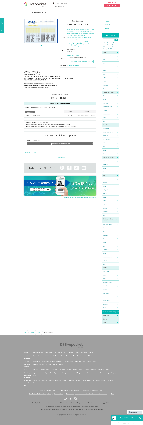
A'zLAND (86, 42)
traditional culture (107, 106)
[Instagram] (76, 398)
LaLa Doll (72, 29)
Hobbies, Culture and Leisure (27, 375)
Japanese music (107, 56)
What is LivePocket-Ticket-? (48, 390)
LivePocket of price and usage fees (40, 394)
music (104, 52)
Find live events (59, 6)
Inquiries (107, 28)
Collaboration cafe (107, 161)
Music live (106, 315)
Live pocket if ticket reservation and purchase (35, 4)
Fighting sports (107, 201)
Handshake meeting (108, 132)
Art (103, 297)
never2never (70, 40)
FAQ (112, 394)
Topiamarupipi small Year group (75, 42)
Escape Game (106, 249)
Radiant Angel (70, 46)
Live (104, 146)
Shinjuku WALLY (71, 55)
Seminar (105, 289)
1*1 (111, 49)
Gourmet (114, 47)
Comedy (109, 43)
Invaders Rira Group (72, 37)
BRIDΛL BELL (79, 29)
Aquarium (105, 235)
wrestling (105, 193)
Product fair (106, 271)
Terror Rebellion (89, 33)
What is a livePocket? (61, 3)
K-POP (104, 78)
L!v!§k (68, 29)
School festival (106, 300)
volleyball (105, 190)
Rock (104, 59)
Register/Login (112, 6)
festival (104, 278)
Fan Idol (105, 125)
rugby (104, 186)
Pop (104, 63)
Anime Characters (108, 157)
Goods (104, 150)
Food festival (106, 293)
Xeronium (75, 33)
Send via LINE (76, 168)
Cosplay (105, 49)
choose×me (82, 33)
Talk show (105, 143)
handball (105, 208)
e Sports (105, 204)
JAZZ (104, 74)
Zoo (104, 231)
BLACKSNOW (87, 37)
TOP (25, 332)
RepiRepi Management (73, 65)
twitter (62, 168)
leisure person (78, 46)
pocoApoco (77, 40)
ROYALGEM (79, 31)
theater (104, 99)
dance (104, 117)
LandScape (70, 44)
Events (105, 319)
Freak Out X (70, 33)
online (104, 43)
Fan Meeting (106, 128)
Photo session (110, 45)
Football (105, 182)
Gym (104, 228)
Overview (107, 21)
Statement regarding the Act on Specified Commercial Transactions (86, 394)
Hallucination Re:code (79, 35)
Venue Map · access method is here (80, 61)
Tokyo (77, 55)
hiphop (104, 70)
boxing (104, 197)
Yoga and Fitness (107, 224)
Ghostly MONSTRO (78, 44)
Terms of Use (58, 394)
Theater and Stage (108, 92)
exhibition (105, 135)
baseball (105, 179)
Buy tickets (107, 24)
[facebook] (71, 398)
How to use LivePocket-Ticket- (70, 390)
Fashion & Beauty (107, 257)
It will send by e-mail (84, 168)
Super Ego (80, 37)
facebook (69, 168)
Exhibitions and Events (110, 268)
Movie (109, 47)
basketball (105, 211)
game (104, 242)
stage (104, 96)
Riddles (105, 47)
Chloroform (70, 31)
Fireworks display (107, 282)
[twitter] (66, 398)
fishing (104, 246)
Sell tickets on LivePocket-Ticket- (93, 390)
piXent (92, 29)
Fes (104, 67)
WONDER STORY (87, 31)
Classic (105, 81)
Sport (104, 175)
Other (104, 89)
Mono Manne (106, 114)
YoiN (74, 31)
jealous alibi (87, 44)
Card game (106, 239)
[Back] (27, 12)
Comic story (106, 103)
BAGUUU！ (70, 35)
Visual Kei (105, 85)
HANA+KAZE (86, 29)
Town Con (105, 286)
